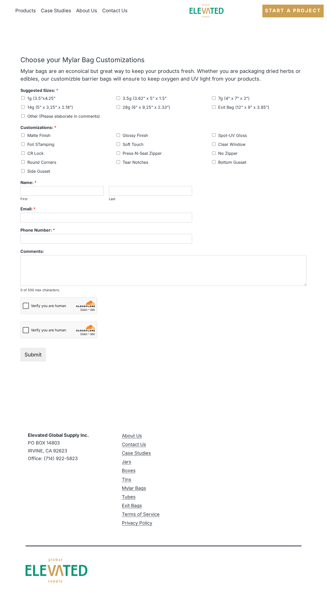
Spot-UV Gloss (232, 135)
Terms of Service (141, 514)
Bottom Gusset (232, 162)
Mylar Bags (134, 488)
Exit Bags (132, 505)
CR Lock (35, 153)
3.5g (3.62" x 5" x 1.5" (145, 98)
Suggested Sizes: (39, 90)
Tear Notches (135, 162)
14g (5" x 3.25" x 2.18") (50, 107)
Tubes (129, 497)
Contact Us (114, 11)
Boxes (129, 470)
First (23, 199)
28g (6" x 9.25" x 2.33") (146, 107)
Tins (126, 479)
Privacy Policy (137, 523)
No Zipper (228, 153)
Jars (126, 461)
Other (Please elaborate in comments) (63, 116)
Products (25, 11)
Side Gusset (38, 171)
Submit (33, 355)
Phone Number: (37, 230)
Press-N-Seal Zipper (142, 153)
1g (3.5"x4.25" (41, 98)
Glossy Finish (135, 135)
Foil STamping (40, 144)
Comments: (32, 251)
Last (112, 199)
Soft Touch (133, 144)
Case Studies (56, 11)
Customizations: (38, 127)
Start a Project (293, 11)
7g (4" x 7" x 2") (234, 98)
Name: (28, 182)
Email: (28, 208)
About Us (86, 11)
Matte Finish (38, 135)
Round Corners (41, 162)
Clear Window (232, 144)
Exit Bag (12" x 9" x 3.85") (243, 107)
